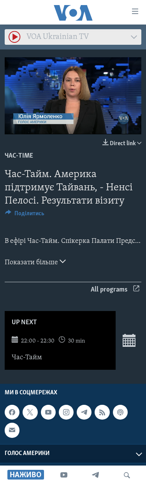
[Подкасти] (120, 412)
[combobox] (73, 37)
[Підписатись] (12, 430)
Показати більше (32, 262)
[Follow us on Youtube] (48, 412)
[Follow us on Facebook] (12, 412)
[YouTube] (64, 475)
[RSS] (102, 412)
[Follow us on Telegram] (84, 412)
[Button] (24, 215)
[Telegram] (95, 475)
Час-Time (19, 156)
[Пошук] (127, 475)
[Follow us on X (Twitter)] (30, 412)
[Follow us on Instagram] (66, 412)
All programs (109, 289)
